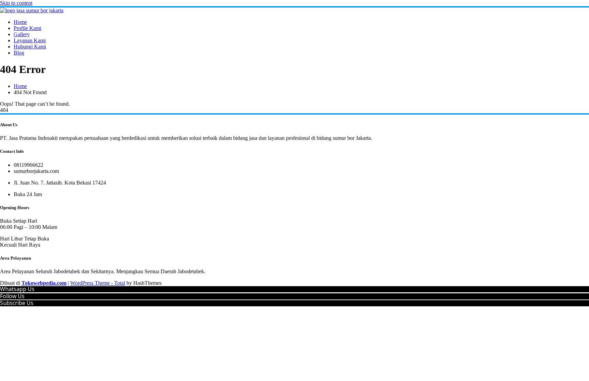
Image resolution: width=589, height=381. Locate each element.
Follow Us (12, 296)
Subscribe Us (16, 303)
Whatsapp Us (17, 289)
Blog (19, 53)
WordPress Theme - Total (97, 283)
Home (20, 22)
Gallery (22, 34)
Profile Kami (27, 28)
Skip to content (16, 3)
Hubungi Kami (30, 46)
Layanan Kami (30, 40)
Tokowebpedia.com (43, 283)
